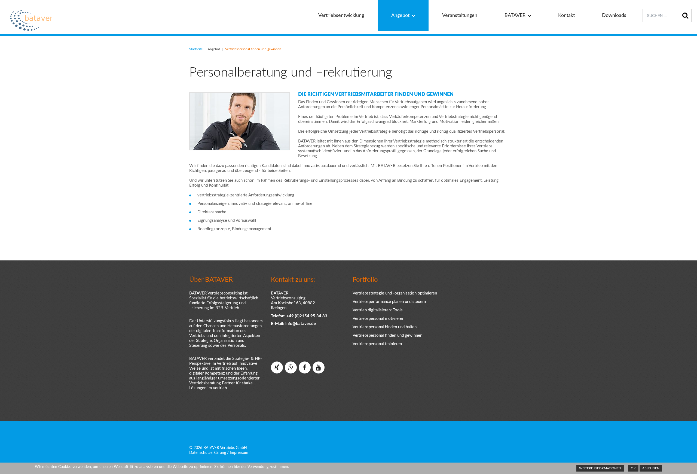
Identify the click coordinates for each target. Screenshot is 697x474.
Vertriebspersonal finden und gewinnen (387, 335)
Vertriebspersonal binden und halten (385, 327)
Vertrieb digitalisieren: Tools (378, 310)
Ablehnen (650, 468)
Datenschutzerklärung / (209, 453)
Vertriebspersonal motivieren (378, 319)
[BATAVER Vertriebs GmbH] (29, 20)
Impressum (239, 453)
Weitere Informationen (600, 468)
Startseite (196, 49)
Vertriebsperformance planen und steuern (389, 302)
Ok (633, 468)
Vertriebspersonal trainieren (377, 344)
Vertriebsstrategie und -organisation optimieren (395, 293)
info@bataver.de (300, 324)
